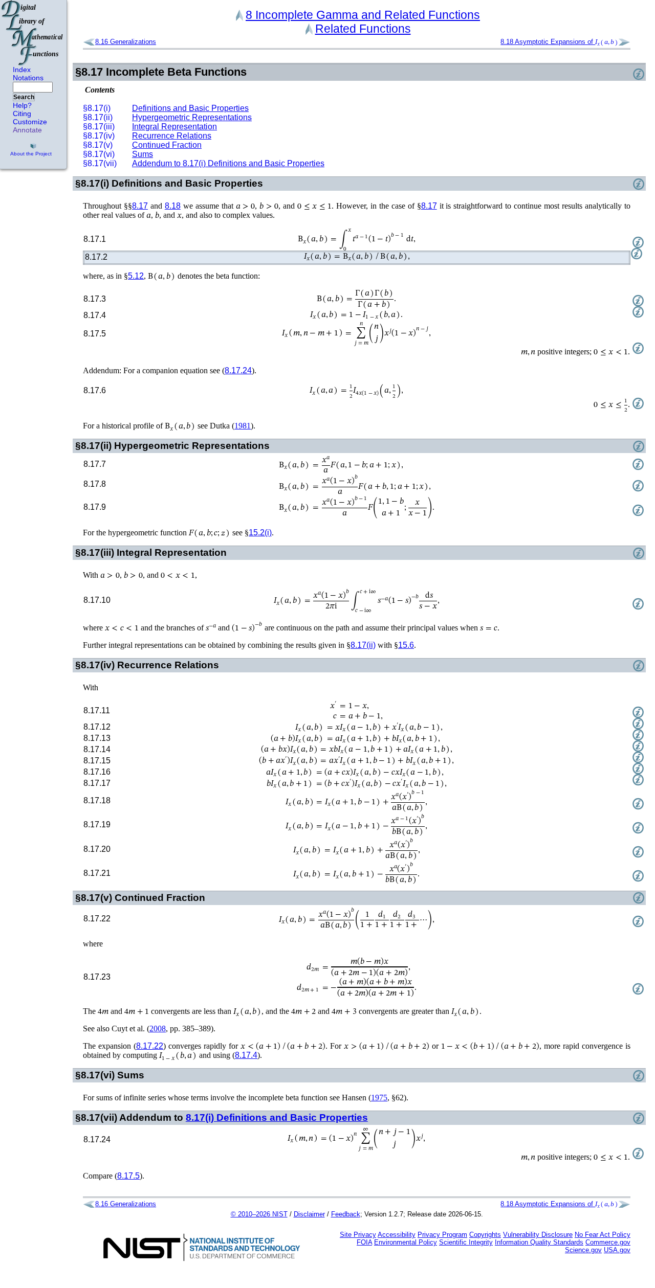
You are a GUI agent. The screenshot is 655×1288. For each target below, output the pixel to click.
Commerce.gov (607, 1242)
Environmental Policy (405, 1242)
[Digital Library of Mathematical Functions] (33, 32)
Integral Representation (174, 126)
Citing (22, 113)
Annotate (27, 130)
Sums (142, 154)
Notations (28, 78)
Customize (30, 122)
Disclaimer (309, 1214)
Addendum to (228, 163)
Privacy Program (442, 1234)
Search (23, 97)
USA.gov (617, 1250)
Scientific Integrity (466, 1242)
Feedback (345, 1214)
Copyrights (485, 1234)
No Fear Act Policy (602, 1234)
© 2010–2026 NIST (259, 1214)
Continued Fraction (167, 145)
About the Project (31, 153)
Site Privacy (358, 1234)
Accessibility (397, 1234)
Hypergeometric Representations (192, 117)
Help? (22, 105)
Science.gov (583, 1250)
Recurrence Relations (171, 135)
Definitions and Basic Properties (190, 108)
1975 (379, 1097)
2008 (157, 1028)
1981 (242, 425)
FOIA (364, 1242)
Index (22, 69)
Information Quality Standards (539, 1242)
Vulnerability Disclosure (538, 1234)
